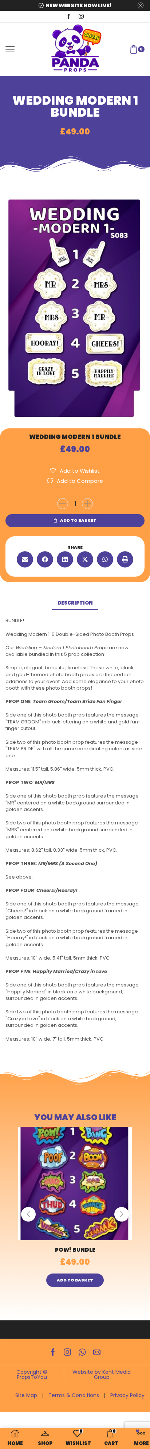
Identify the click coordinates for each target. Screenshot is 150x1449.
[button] (25, 559)
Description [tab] (75, 603)
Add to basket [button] (75, 1280)
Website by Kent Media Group (101, 1374)
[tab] (75, 603)
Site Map (26, 1395)
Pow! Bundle (75, 1250)
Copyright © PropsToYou (31, 1374)
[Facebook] (68, 17)
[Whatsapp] (82, 1352)
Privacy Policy (127, 1395)
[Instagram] (81, 17)
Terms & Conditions (73, 1395)
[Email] (96, 1352)
